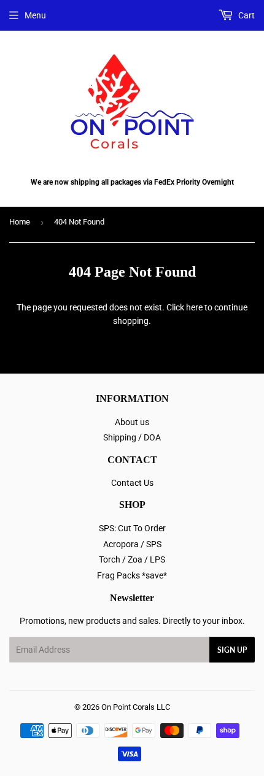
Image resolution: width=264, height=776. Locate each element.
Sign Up (232, 650)
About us (132, 422)
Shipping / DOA (132, 437)
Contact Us (132, 483)
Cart (245, 15)
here (194, 307)
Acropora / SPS (132, 544)
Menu (35, 15)
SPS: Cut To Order (132, 528)
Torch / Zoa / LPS (132, 559)
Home (19, 221)
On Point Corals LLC (135, 707)
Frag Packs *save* (132, 575)
